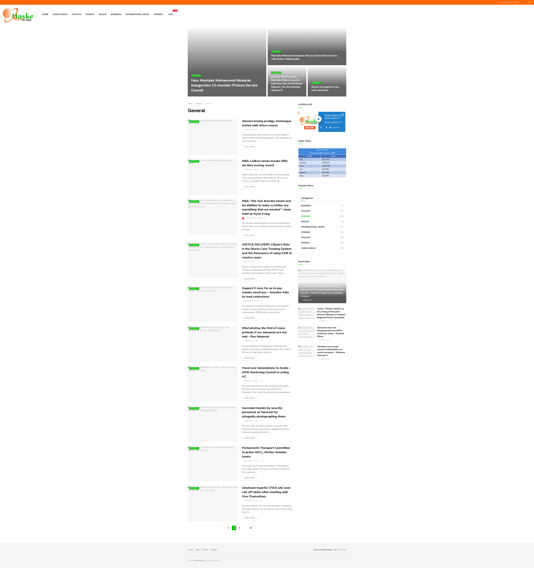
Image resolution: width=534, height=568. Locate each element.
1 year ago (307, 300)
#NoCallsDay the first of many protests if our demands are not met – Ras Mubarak (264, 332)
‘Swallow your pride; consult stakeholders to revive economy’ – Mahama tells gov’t (331, 351)
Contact (214, 550)
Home (45, 14)
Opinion (158, 14)
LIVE (171, 13)
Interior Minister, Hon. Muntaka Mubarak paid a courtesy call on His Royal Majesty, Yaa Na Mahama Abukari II (286, 83)
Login (529, 2)
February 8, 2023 (250, 130)
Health (103, 14)
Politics (76, 14)
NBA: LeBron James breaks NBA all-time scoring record (265, 163)
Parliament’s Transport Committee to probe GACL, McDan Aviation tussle (266, 452)
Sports (90, 14)
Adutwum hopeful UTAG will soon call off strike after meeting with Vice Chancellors (266, 492)
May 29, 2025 (277, 64)
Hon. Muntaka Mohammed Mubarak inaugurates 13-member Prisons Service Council (224, 85)
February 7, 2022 (250, 381)
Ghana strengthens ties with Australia (325, 88)
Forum (205, 550)
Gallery (305, 211)
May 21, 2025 (277, 96)
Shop (198, 550)
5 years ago (323, 340)
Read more (250, 147)
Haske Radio (199, 560)
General (196, 76)
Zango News (60, 14)
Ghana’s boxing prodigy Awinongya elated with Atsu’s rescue (266, 123)
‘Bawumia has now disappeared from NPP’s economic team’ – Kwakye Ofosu (330, 332)
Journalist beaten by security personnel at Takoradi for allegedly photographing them (263, 412)
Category (198, 103)
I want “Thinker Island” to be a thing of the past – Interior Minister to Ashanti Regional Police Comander (331, 313)
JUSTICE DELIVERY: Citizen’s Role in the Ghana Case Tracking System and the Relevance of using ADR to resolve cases (267, 250)
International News (137, 14)
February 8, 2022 (250, 301)
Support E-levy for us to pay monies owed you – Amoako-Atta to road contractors (265, 292)
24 (251, 528)
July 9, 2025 (197, 96)
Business (116, 14)
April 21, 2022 (249, 262)
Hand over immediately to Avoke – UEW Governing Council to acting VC (266, 372)
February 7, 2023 (254, 218)
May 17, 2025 (317, 96)
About (190, 550)
